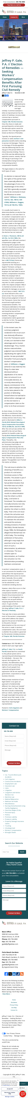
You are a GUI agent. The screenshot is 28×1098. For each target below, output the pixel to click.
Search (22, 852)
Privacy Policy (14, 1005)
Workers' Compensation (10, 710)
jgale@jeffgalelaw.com (10, 944)
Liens (7, 788)
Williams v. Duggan (18, 364)
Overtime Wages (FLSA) (13, 810)
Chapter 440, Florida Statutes (12, 122)
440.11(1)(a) (10, 260)
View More (6, 994)
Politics (7, 815)
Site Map (14, 1007)
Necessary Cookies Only (9, 1093)
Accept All (10, 1089)
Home (5, 17)
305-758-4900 (13, 939)
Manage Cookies (19, 1036)
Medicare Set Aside (11, 801)
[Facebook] (6, 974)
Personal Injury (10, 812)
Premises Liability (11, 817)
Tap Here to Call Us (14, 5)
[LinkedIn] (14, 974)
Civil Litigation (14, 708)
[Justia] (18, 974)
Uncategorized (10, 828)
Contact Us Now (14, 763)
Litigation (8, 790)
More (23, 17)
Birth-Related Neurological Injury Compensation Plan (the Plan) (14, 438)
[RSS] (22, 974)
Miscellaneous (9, 804)
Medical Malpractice (12, 799)
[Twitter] (10, 974)
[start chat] (22, 1094)
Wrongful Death (10, 832)
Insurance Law (10, 786)
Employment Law (11, 784)
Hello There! (22, 1088)
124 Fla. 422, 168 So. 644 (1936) (15, 199)
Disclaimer (14, 1002)
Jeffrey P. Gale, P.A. (8, 649)
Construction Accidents (13, 781)
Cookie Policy (8, 1036)
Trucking (8, 826)
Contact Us (14, 17)
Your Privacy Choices (13, 1033)
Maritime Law (9, 797)
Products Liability (11, 819)
